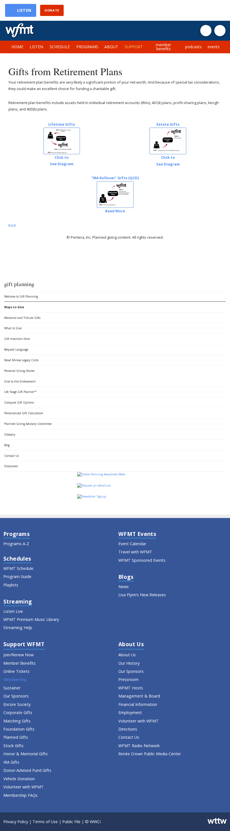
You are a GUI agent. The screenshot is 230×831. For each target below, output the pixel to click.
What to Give (13, 328)
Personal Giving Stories (19, 371)
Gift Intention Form (17, 339)
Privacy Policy (15, 821)
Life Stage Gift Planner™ (20, 392)
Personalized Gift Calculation (23, 413)
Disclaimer (11, 466)
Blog (7, 445)
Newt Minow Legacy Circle (21, 360)
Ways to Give (14, 307)
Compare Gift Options (19, 402)
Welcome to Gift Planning (21, 296)
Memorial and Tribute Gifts (22, 318)
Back (12, 225)
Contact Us (11, 456)
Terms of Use (45, 821)
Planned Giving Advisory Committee (28, 424)
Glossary (9, 434)
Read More (115, 210)
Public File (71, 821)
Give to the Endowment (20, 381)
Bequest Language (16, 349)
